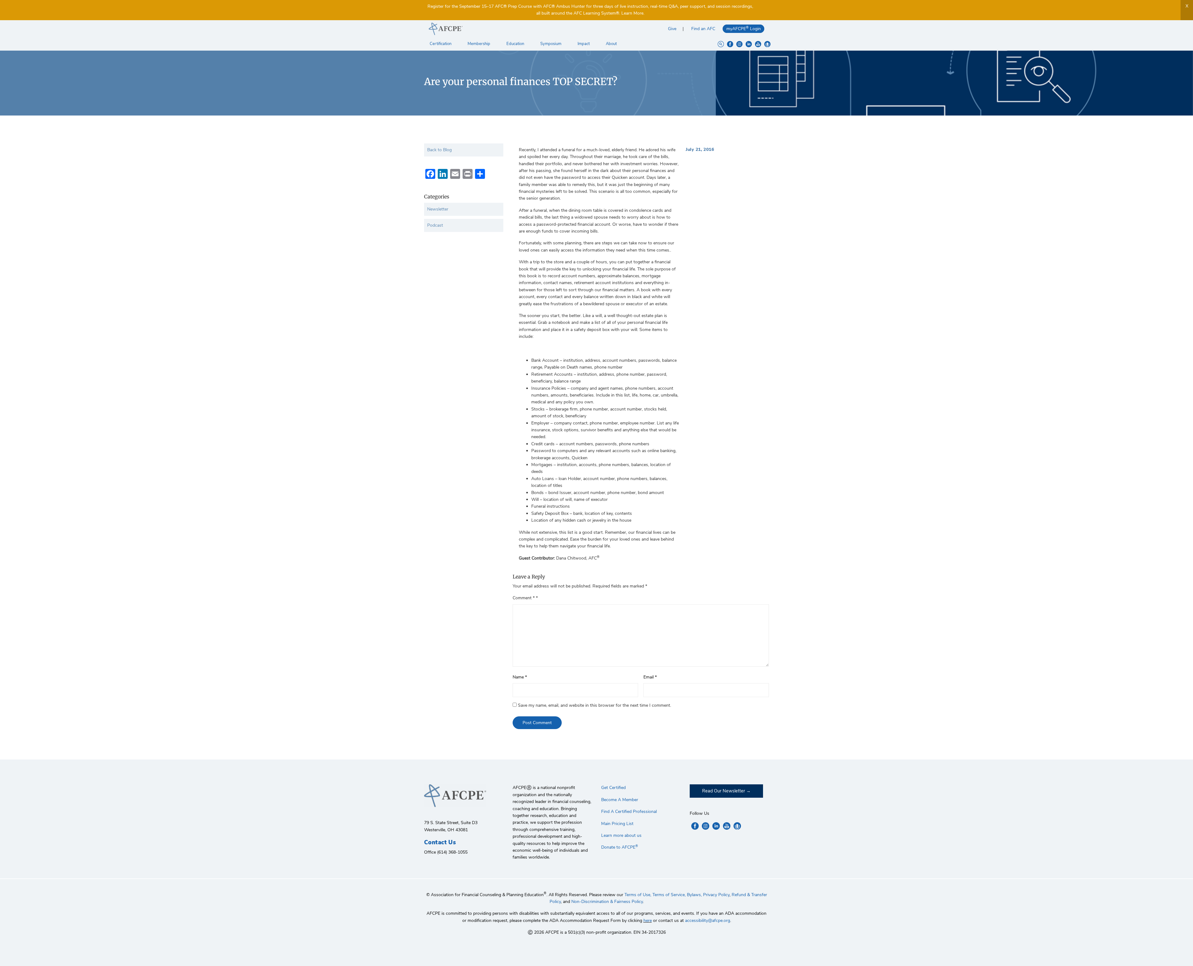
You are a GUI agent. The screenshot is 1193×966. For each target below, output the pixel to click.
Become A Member (619, 800)
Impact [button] (584, 44)
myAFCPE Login (743, 28)
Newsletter (437, 209)
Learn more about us (621, 835)
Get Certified (613, 788)
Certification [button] (441, 44)
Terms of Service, (669, 895)
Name (520, 677)
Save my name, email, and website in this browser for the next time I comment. (594, 705)
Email (650, 677)
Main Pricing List (617, 824)
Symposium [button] (551, 44)
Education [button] (515, 44)
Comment (524, 598)
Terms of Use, (637, 895)
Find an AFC (703, 29)
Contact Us (440, 842)
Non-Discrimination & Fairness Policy (607, 902)
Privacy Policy (716, 895)
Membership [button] (479, 44)
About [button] (612, 44)
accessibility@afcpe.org (707, 920)
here (647, 920)
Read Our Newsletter (723, 791)
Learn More (632, 13)
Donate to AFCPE (619, 847)
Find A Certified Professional (629, 811)
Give (672, 29)
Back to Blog (439, 150)
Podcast (435, 225)
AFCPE (510, 29)
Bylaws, (694, 895)
